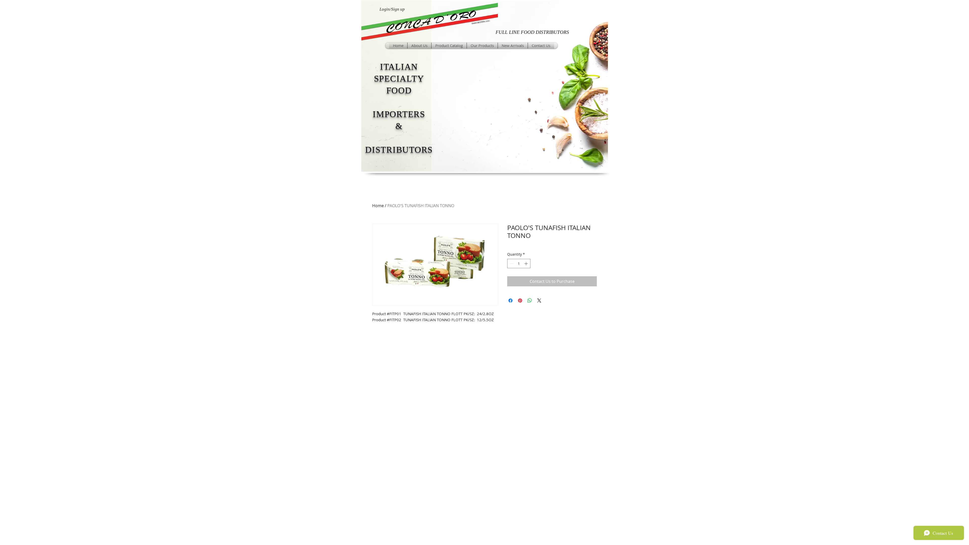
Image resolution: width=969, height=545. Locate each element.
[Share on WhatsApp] (530, 300)
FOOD (399, 90)
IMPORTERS (399, 114)
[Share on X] (539, 300)
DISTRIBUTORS (399, 150)
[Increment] (526, 263)
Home (378, 205)
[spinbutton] (518, 263)
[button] (482, 45)
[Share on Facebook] (510, 300)
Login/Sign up (392, 9)
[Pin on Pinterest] (520, 300)
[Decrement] (511, 263)
